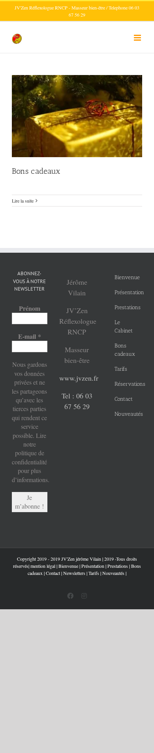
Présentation (92, 566)
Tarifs (93, 573)
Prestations (117, 566)
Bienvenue (68, 566)
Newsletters (74, 573)
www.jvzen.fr (78, 378)
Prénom (29, 308)
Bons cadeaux (36, 171)
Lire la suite (23, 200)
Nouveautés (113, 573)
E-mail (29, 336)
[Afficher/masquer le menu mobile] (138, 38)
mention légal (42, 566)
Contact (53, 573)
